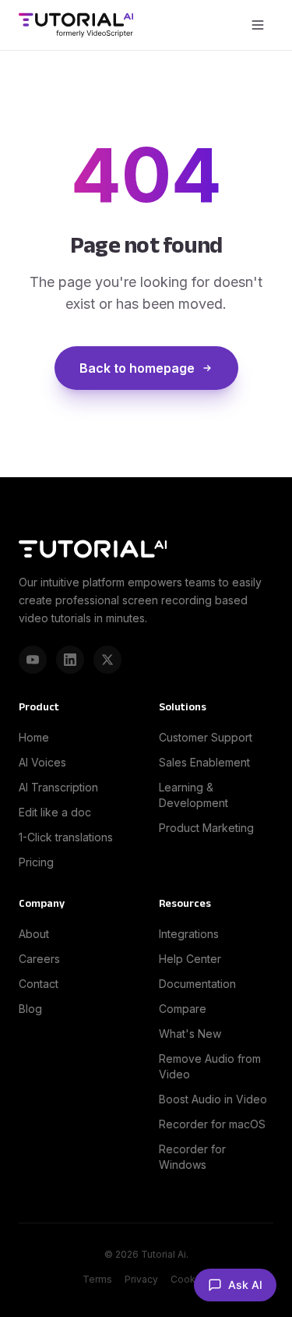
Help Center (190, 958)
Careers (39, 958)
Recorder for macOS (212, 1124)
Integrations (189, 933)
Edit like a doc (55, 812)
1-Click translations (66, 837)
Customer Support (205, 737)
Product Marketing (206, 827)
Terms (97, 1279)
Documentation (197, 983)
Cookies (190, 1279)
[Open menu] (257, 25)
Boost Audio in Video (213, 1099)
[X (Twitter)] (107, 660)
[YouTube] (33, 660)
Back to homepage (137, 368)
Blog (30, 1008)
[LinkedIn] (70, 660)
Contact (38, 983)
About (34, 933)
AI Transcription (58, 787)
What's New (190, 1033)
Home (34, 737)
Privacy (141, 1279)
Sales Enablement (204, 762)
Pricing (36, 862)
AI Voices (42, 762)
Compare (182, 1008)
